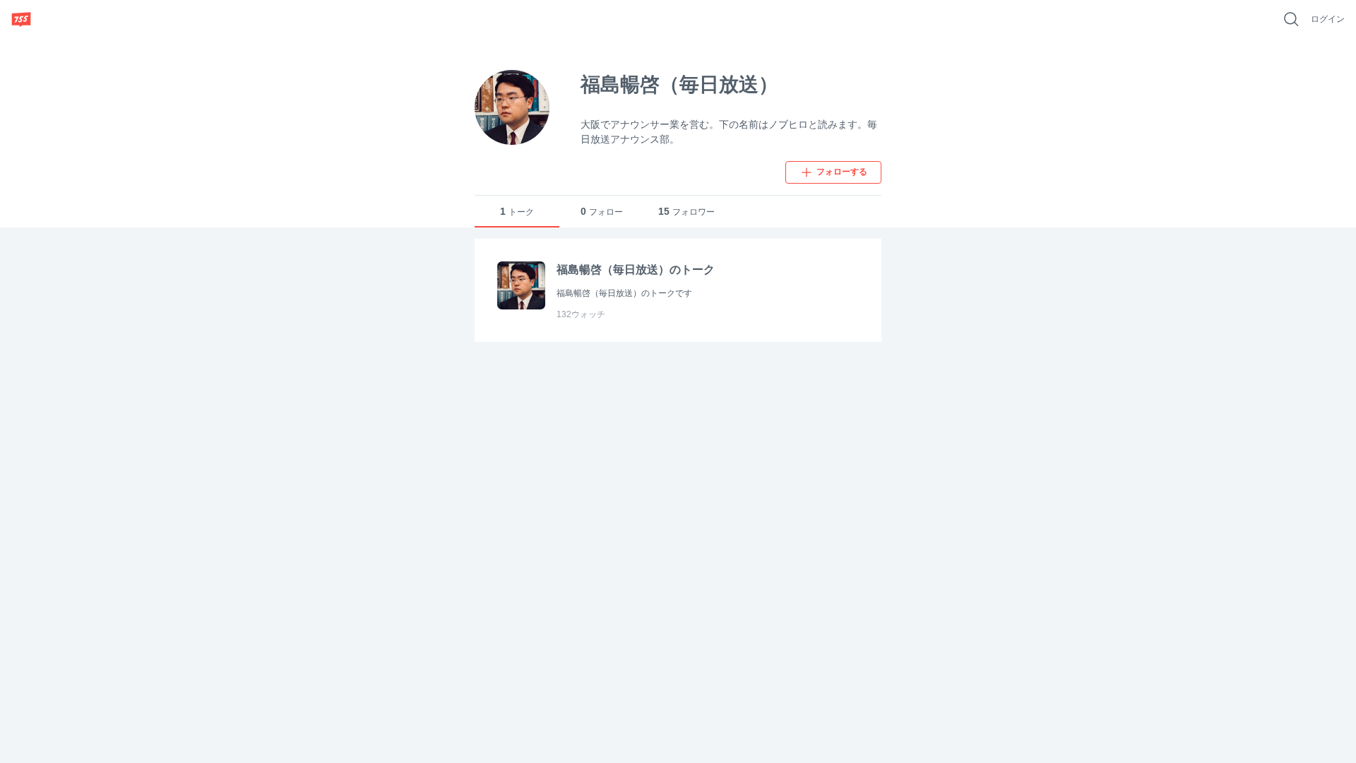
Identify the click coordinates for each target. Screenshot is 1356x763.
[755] (21, 19)
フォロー (602, 211)
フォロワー (686, 211)
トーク (517, 211)
